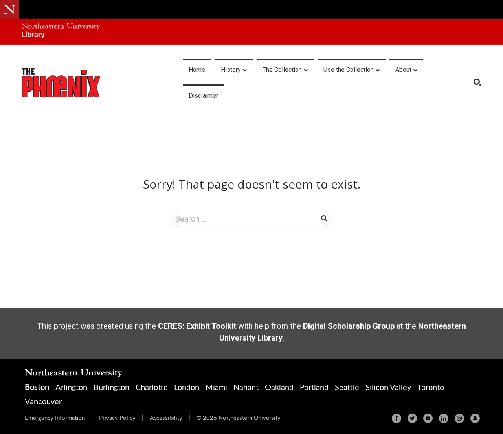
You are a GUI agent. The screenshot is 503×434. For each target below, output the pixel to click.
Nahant (246, 388)
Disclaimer (203, 95)
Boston (37, 388)
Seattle (347, 388)
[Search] (474, 82)
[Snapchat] (475, 418)
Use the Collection (348, 69)
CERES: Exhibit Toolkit (197, 326)
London (186, 388)
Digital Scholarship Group (349, 326)
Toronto (430, 388)
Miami (216, 388)
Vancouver (43, 402)
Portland (314, 388)
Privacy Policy (117, 418)
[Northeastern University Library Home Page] (61, 31)
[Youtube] (428, 418)
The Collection (282, 69)
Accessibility (166, 418)
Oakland (279, 388)
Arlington (71, 388)
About (403, 69)
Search (324, 218)
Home (197, 69)
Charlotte (152, 388)
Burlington (111, 388)
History (231, 69)
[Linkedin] (443, 418)
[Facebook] (396, 418)
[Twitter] (412, 418)
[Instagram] (459, 418)
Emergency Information (55, 418)
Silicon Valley (388, 388)
